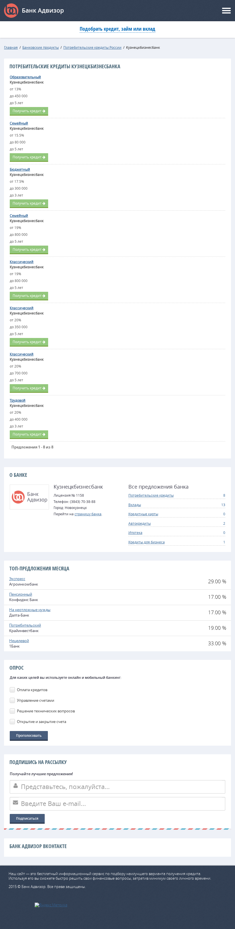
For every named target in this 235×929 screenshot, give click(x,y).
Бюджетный (20, 169)
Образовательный (25, 77)
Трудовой (18, 400)
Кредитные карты (143, 514)
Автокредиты (139, 523)
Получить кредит (27, 110)
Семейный (19, 123)
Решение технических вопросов (46, 711)
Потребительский (25, 625)
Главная (11, 47)
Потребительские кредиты (151, 495)
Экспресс (17, 578)
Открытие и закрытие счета (41, 721)
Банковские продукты (40, 47)
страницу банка (88, 514)
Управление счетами (35, 700)
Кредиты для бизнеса (146, 542)
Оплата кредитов (32, 689)
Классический (22, 261)
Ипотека (135, 532)
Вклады (134, 504)
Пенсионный (20, 594)
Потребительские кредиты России (92, 47)
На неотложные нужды (29, 609)
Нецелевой (19, 640)
